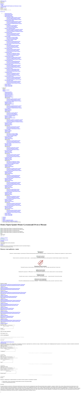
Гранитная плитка (8, 13)
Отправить (2, 329)
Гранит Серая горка (8, 215)
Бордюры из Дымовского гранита (13, 73)
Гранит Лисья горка (8, 214)
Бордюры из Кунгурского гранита (13, 49)
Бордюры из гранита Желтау (12, 25)
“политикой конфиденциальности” (47, 352)
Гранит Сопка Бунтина (9, 76)
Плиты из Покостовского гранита (13, 66)
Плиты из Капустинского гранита (13, 82)
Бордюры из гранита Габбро (12, 37)
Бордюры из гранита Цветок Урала (13, 41)
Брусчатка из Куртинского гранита (13, 35)
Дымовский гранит (8, 72)
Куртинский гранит (8, 32)
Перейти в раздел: (6, 90)
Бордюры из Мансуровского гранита (14, 17)
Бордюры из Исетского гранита (13, 45)
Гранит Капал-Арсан (9, 68)
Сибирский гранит (8, 52)
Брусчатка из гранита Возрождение (13, 63)
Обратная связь (3, 6)
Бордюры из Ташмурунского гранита (14, 57)
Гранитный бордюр (8, 15)
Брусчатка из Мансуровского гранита (14, 19)
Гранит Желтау (7, 24)
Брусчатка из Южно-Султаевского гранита (15, 31)
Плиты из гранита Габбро (12, 39)
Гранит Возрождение (9, 60)
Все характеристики (4, 239)
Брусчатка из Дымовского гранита (13, 75)
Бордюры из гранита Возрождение (13, 61)
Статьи (1, 4)
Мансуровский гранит (9, 16)
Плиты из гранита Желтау (12, 26)
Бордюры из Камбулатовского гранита (14, 21)
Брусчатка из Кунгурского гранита (13, 51)
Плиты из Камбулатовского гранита (14, 22)
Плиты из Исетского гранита (12, 46)
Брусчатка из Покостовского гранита (14, 67)
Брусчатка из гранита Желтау (12, 27)
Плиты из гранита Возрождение (13, 62)
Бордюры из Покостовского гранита (14, 65)
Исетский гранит (8, 44)
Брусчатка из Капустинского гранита (14, 83)
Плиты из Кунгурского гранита (13, 50)
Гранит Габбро (7, 36)
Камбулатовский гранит (9, 20)
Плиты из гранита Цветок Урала (13, 42)
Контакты (2, 3)
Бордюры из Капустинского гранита (14, 81)
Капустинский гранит (9, 80)
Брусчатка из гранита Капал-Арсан (13, 71)
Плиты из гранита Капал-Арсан (13, 70)
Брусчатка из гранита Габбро (12, 38)
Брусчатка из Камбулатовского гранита (14, 23)
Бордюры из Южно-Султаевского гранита (15, 29)
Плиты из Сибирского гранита (13, 55)
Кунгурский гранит (8, 48)
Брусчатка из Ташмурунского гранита (14, 59)
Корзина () (2, 11)
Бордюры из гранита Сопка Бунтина (14, 77)
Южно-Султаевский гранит (10, 28)
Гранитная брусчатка (9, 14)
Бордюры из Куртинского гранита (13, 33)
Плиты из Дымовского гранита (13, 74)
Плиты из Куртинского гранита (13, 34)
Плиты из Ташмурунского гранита (13, 58)
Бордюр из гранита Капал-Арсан (13, 69)
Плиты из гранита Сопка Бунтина (13, 78)
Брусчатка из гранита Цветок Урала (13, 43)
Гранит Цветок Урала (9, 40)
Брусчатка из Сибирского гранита (13, 54)
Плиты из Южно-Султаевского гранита (14, 30)
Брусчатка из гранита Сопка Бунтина (14, 79)
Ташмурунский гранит (9, 56)
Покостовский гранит (9, 64)
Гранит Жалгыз (8, 213)
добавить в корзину (4, 237)
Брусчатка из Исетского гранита (13, 47)
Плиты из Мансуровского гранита (13, 18)
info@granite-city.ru (11, 5)
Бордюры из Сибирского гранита (13, 53)
